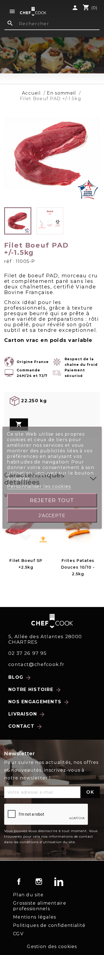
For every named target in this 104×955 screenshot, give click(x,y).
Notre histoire (35, 690)
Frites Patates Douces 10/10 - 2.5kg (78, 567)
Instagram (38, 881)
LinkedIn (58, 881)
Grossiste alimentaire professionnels (39, 905)
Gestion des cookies (52, 946)
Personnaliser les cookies (39, 486)
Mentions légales (34, 917)
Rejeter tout (52, 500)
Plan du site (28, 894)
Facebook (18, 881)
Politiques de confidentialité (49, 925)
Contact (25, 726)
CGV (18, 933)
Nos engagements (39, 702)
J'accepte (52, 515)
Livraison (26, 714)
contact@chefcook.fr (36, 664)
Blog (20, 677)
